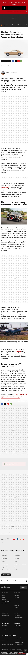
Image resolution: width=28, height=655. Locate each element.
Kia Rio (16, 570)
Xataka (3, 595)
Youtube (14, 539)
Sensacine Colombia (18, 642)
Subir (22, 587)
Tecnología (17, 555)
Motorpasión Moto (18, 617)
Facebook (13, 61)
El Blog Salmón (17, 625)
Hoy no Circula (6, 24)
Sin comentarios (7, 61)
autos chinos (5, 564)
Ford (26, 24)
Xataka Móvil (4, 597)
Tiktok (3, 542)
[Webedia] (6, 588)
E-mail (21, 61)
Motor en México (6, 570)
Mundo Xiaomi (5, 604)
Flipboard (18, 61)
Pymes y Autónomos (18, 627)
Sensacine (16, 605)
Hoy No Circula (6, 567)
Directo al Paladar (5, 615)
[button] (11, 72)
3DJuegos (16, 595)
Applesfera (4, 599)
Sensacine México (18, 640)
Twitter (16, 61)
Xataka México (5, 637)
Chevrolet (10, 401)
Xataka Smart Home (6, 601)
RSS (20, 539)
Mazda (3, 561)
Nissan (13, 24)
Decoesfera (4, 627)
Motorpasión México (18, 644)
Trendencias (4, 625)
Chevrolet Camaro (20, 401)
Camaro (18, 351)
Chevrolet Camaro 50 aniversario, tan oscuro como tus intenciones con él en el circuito (14, 396)
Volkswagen (19, 24)
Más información (22, 653)
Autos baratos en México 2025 (19, 533)
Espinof (16, 607)
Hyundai (16, 558)
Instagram (17, 539)
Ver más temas (6, 574)
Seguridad (4, 555)
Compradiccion (5, 629)
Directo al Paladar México (7, 644)
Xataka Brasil (5, 640)
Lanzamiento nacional (20, 564)
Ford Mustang (5, 187)
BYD (15, 567)
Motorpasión (17, 615)
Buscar (26, 581)
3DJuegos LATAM (18, 637)
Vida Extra (16, 597)
